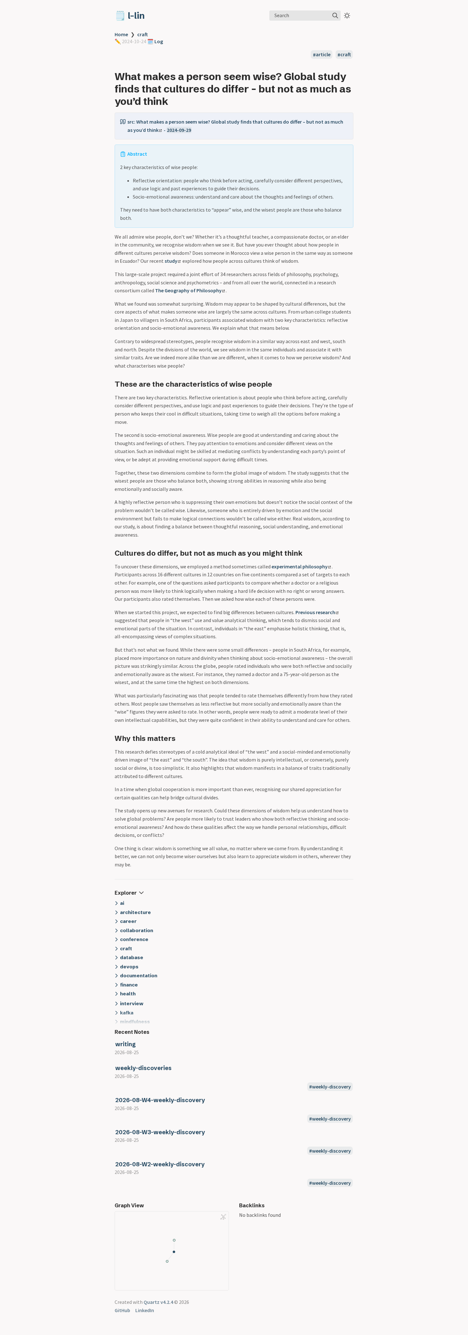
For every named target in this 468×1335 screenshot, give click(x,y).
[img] (335, 15)
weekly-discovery (331, 1086)
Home (121, 34)
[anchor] (174, 101)
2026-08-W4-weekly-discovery (160, 1100)
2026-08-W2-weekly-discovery (160, 1164)
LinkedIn (144, 1310)
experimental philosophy (300, 566)
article (323, 54)
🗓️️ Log (154, 41)
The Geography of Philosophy (188, 290)
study (171, 261)
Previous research (315, 612)
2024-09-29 (179, 130)
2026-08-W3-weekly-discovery (160, 1132)
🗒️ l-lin (130, 15)
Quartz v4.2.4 (158, 1302)
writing (125, 1044)
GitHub (122, 1310)
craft (142, 34)
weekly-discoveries (143, 1068)
